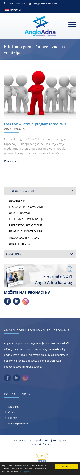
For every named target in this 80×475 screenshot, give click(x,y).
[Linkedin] (16, 303)
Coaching (13, 406)
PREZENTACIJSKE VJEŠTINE (26, 225)
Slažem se (66, 466)
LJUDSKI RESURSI (20, 243)
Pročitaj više (12, 161)
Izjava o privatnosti (19, 423)
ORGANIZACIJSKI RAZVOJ (24, 237)
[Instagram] (25, 304)
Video (11, 412)
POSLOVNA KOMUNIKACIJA (26, 219)
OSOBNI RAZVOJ (19, 213)
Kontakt (12, 418)
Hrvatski (15, 10)
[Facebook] (7, 303)
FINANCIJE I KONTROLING (25, 231)
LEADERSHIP (17, 200)
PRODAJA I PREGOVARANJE (26, 207)
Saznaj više (25, 471)
